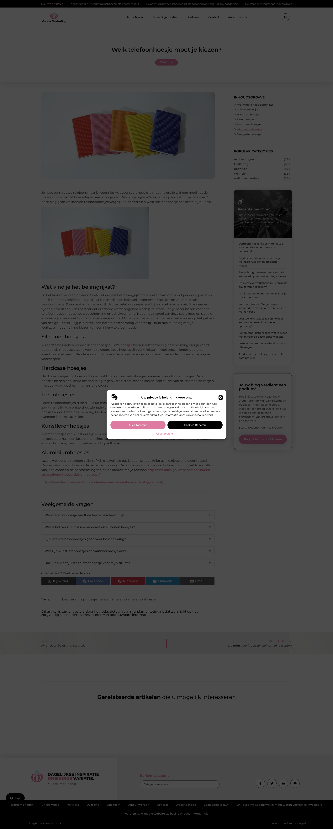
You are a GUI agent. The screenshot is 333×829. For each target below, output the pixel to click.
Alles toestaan (138, 424)
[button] (221, 397)
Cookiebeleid (164, 433)
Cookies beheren (195, 424)
